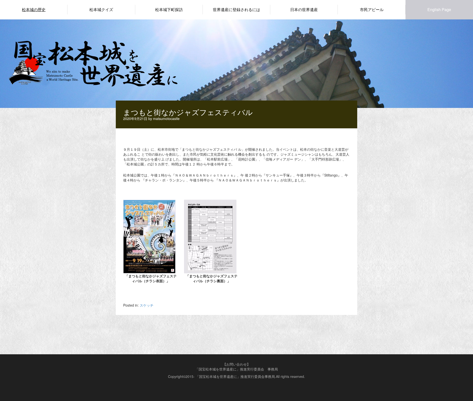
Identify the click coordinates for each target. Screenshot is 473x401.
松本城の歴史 (34, 9)
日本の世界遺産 (304, 9)
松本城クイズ (101, 9)
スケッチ (146, 305)
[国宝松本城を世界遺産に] (92, 62)
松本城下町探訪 (169, 9)
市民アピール (372, 9)
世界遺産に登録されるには (236, 9)
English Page (439, 9)
